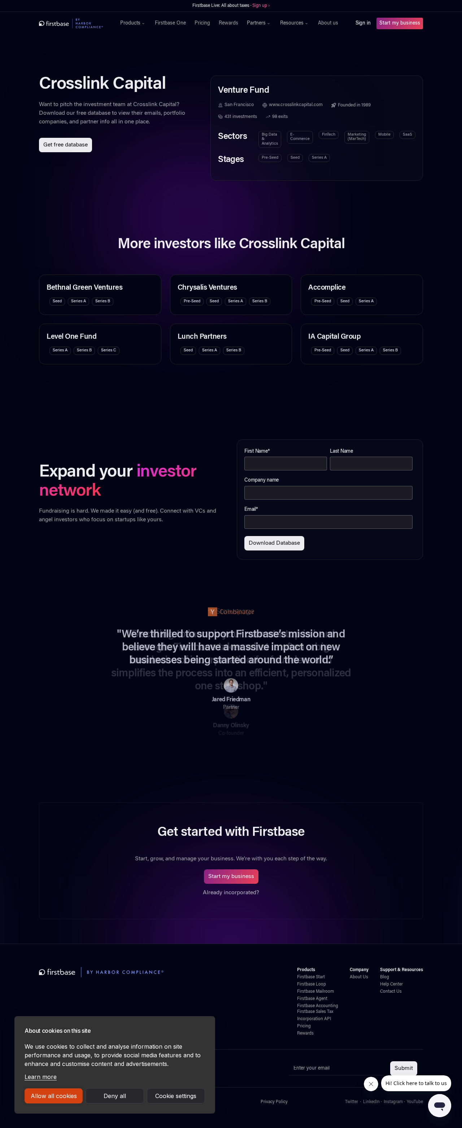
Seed (295, 158)
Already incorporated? (231, 893)
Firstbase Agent (312, 999)
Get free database (65, 145)
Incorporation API (314, 1019)
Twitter (351, 1102)
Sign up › (261, 6)
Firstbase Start (311, 977)
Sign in (363, 23)
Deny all (115, 1096)
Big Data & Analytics (270, 139)
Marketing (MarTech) (357, 137)
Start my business (399, 23)
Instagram (393, 1102)
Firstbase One (170, 23)
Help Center (391, 984)
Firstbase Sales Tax (315, 1012)
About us (328, 23)
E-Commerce (300, 137)
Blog (384, 977)
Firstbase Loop (311, 984)
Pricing (202, 23)
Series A (319, 158)
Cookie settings (175, 1096)
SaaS (407, 135)
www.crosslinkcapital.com (296, 105)
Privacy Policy (274, 1102)
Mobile (384, 135)
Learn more (41, 1076)
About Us (359, 977)
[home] (71, 23)
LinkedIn (371, 1102)
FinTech (328, 135)
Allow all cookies (54, 1096)
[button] (133, 23)
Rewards (228, 23)
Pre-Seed (270, 158)
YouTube (415, 1102)
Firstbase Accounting (317, 1006)
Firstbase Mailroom (315, 991)
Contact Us (391, 991)
